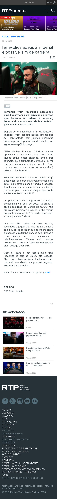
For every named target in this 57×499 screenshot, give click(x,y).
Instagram (20, 401)
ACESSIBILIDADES (11, 454)
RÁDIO (5, 418)
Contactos (8, 442)
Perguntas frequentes (16, 439)
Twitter (12, 401)
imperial (19, 291)
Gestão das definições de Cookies (22, 478)
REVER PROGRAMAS (12, 433)
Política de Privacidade (12, 486)
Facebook (5, 401)
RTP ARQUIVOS (9, 421)
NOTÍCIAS (7, 409)
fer (12, 291)
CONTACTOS (8, 445)
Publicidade (18, 488)
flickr (35, 401)
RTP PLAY (7, 427)
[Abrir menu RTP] (28, 2)
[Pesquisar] (53, 12)
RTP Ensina (8, 424)
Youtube (27, 401)
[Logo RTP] (15, 387)
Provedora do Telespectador (19, 448)
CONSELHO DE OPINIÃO (14, 466)
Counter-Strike (13, 36)
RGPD (5, 475)
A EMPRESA (8, 460)
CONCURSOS (9, 436)
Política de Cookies (34, 486)
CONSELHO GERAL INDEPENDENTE (20, 463)
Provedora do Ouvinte (15, 451)
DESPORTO (8, 412)
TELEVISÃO (8, 415)
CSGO (7, 291)
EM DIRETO (8, 430)
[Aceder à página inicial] (16, 10)
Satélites (7, 457)
